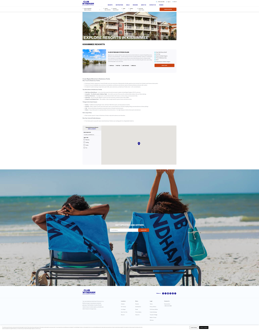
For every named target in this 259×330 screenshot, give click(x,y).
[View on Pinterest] (175, 293)
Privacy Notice (153, 306)
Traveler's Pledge (153, 314)
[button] (174, 2)
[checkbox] (92, 139)
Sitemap (151, 320)
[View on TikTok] (173, 293)
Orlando (123, 304)
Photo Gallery (138, 312)
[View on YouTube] (168, 293)
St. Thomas (123, 306)
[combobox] (92, 10)
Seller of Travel (153, 317)
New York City (124, 312)
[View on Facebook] (165, 293)
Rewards (135, 5)
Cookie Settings (194, 327)
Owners (161, 5)
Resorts (110, 5)
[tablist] (135, 4)
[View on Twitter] (163, 293)
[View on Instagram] (170, 293)
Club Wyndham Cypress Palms (118, 52)
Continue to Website (204, 327)
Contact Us (152, 5)
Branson (123, 314)
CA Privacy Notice (154, 309)
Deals (128, 5)
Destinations (119, 5)
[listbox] (125, 10)
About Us (143, 5)
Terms (151, 304)
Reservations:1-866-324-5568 (168, 304)
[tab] (110, 4)
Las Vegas (123, 309)
